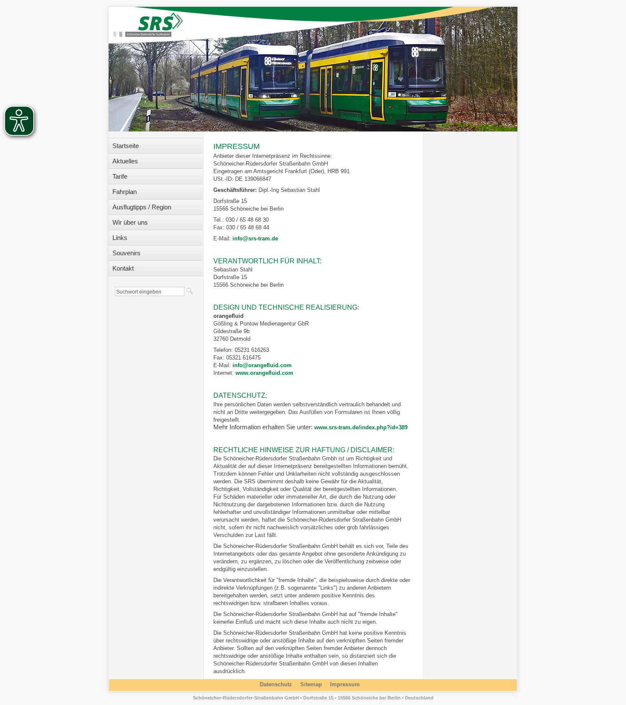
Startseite (125, 145)
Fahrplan (124, 191)
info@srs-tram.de (255, 238)
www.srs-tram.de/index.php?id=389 (361, 427)
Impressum (345, 684)
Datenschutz (276, 684)
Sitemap (311, 684)
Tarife (119, 176)
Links (119, 237)
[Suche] (189, 290)
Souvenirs (126, 253)
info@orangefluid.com (262, 365)
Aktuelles (125, 161)
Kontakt (123, 268)
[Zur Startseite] (151, 20)
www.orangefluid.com (264, 373)
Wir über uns (130, 222)
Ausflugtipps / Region (141, 207)
